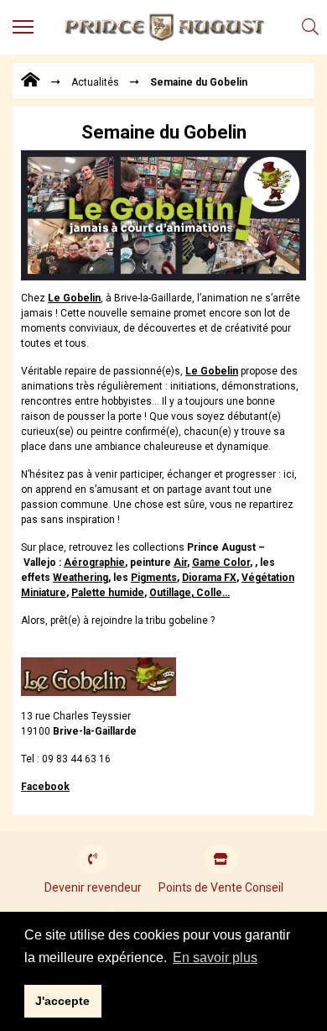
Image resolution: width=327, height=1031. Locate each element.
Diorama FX (209, 578)
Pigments (154, 578)
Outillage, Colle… (189, 593)
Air (180, 562)
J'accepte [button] (62, 1000)
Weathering (80, 578)
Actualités (95, 82)
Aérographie (94, 562)
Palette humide (107, 593)
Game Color (221, 562)
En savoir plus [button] (215, 957)
